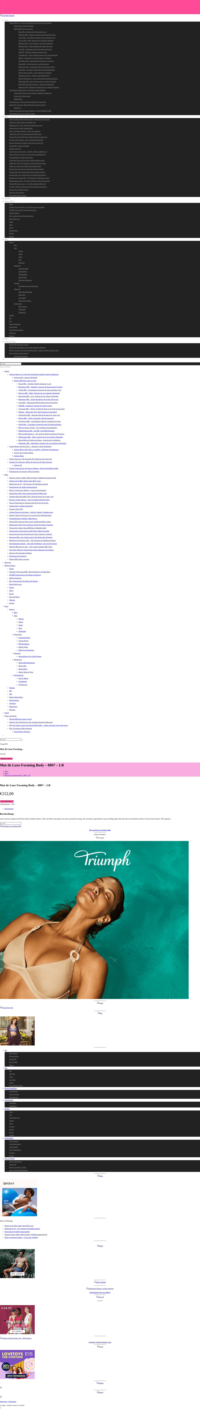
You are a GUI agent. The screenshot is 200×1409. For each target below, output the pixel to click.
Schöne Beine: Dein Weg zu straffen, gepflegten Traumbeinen (36, 450)
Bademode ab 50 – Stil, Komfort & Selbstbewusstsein (28, 484)
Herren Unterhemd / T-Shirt (17, 1167)
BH (10, 691)
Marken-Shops (10, 566)
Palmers (11, 1121)
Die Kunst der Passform (17, 556)
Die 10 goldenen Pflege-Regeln (20, 728)
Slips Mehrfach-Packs (16, 1085)
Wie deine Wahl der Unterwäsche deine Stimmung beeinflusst (31, 550)
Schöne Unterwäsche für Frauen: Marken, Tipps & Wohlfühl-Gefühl (33, 468)
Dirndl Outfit (23, 647)
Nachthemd (23, 681)
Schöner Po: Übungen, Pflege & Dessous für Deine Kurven (30, 462)
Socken (11, 1156)
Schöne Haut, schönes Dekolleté (25, 377)
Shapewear (18, 660)
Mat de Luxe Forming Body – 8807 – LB (17, 775)
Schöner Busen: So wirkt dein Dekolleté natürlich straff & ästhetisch (33, 374)
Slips (15, 616)
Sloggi (11, 587)
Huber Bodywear (15, 584)
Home (7, 371)
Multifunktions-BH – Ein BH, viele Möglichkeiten (37, 431)
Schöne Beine (19, 456)
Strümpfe (17, 653)
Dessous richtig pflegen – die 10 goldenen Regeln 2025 (29, 500)
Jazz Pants (12, 1080)
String (21, 625)
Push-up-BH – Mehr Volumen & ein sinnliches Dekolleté (39, 393)
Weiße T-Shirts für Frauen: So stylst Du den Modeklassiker (30, 515)
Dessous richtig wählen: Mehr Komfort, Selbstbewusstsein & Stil (32, 478)
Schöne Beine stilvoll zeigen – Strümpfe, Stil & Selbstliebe (30, 446)
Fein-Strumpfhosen (15, 1150)
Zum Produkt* (7, 801)
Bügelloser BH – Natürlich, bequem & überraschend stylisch (40, 387)
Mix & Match (23, 678)
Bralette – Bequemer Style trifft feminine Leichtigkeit (38, 412)
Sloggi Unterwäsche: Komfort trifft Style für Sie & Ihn (28, 503)
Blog (6, 475)
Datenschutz (12, 1402)
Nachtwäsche (18, 675)
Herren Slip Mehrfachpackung (18, 1170)
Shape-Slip (22, 666)
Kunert (11, 603)
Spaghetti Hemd (24, 638)
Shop (6, 606)
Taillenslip (22, 631)
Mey (10, 1115)
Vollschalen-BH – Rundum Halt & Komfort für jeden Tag (39, 415)
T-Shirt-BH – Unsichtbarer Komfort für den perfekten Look (40, 390)
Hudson (12, 600)
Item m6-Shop (14, 597)
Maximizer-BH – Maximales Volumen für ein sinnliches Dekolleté (42, 443)
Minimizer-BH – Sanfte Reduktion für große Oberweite (38, 399)
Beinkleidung (9, 1138)
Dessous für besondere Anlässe (20, 553)
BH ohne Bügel (14, 1056)
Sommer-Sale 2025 (16, 509)
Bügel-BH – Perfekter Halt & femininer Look (35, 384)
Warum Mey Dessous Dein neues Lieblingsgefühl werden (30, 522)
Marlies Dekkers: (15, 578)
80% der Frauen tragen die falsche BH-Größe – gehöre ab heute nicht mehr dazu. (38, 725)
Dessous (12, 710)
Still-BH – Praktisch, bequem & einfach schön (35, 406)
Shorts (21, 622)
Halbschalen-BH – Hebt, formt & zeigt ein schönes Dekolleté (41, 437)
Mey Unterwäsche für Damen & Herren (23, 581)
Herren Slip (12, 1164)
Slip (10, 694)
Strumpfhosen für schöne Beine (30, 656)
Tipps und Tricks (11, 716)
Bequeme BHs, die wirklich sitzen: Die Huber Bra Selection (30, 537)
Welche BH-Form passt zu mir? (25, 381)
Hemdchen (18, 634)
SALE (7, 713)
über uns (8, 562)
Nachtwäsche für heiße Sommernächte (23, 487)
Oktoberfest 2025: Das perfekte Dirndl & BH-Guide (28, 493)
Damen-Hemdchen (16, 697)
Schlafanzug (23, 685)
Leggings (12, 1153)
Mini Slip (12, 1074)
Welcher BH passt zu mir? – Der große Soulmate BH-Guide (30, 547)
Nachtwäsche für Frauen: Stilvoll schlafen (24, 471)
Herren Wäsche (10, 1159)
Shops (11, 569)
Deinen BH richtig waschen (19, 559)
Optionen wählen (6, 759)
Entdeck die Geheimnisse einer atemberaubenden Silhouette (31, 722)
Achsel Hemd (23, 641)
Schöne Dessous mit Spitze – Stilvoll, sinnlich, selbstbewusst (31, 512)
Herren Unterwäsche (15, 1161)
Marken (12, 688)
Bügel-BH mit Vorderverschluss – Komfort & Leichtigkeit (39, 440)
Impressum (3, 1402)
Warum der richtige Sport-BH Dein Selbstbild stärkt (27, 528)
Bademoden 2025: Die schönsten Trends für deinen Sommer (31, 525)
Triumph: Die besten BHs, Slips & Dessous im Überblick (29, 572)
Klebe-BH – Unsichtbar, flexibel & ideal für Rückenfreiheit (40, 424)
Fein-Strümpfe (13, 1147)
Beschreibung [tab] (9, 809)
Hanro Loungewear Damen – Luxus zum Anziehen (27, 490)
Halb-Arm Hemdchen (26, 650)
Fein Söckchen (13, 1141)
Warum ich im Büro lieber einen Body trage (25, 481)
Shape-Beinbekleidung (27, 663)
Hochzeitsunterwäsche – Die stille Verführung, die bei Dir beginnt (33, 544)
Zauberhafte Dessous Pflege (100, 1292)
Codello (11, 1135)
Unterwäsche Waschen (22, 732)
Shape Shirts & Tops (26, 672)
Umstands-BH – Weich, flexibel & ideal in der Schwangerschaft (42, 409)
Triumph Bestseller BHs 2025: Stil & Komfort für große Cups (31, 497)
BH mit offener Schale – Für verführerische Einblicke (38, 428)
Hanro (11, 1112)
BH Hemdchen (24, 644)
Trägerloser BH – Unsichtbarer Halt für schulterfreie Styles (40, 421)
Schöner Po (18, 465)
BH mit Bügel (13, 1053)
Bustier (11, 1065)
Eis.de (11, 594)
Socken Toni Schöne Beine (23, 453)
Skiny (11, 591)
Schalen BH (13, 1059)
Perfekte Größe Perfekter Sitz (100, 1342)
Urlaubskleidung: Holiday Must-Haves (23, 518)
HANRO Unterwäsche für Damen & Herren (25, 575)
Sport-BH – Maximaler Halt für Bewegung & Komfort (38, 403)
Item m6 (11, 1126)
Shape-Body (23, 669)
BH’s (15, 613)
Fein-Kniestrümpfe (15, 1144)
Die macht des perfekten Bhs (100, 830)
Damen (11, 609)
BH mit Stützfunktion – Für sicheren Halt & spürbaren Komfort (41, 434)
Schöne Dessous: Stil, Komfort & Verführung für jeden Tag (30, 459)
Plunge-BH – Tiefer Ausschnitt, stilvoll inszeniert (36, 418)
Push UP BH (13, 1062)
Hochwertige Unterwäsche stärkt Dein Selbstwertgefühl (29, 531)
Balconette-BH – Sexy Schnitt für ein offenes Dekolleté (38, 396)
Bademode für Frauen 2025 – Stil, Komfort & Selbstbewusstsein (32, 540)
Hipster (21, 619)
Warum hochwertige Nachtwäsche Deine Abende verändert (30, 534)
